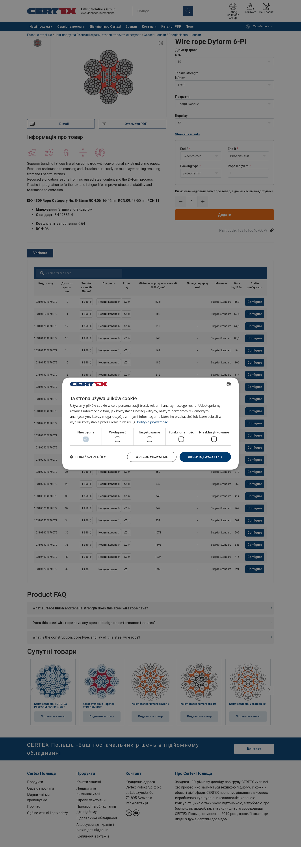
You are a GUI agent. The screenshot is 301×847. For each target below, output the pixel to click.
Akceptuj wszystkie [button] (205, 457)
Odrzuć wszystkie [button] (152, 457)
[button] (88, 456)
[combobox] (229, 384)
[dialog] (150, 424)
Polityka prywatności (153, 422)
